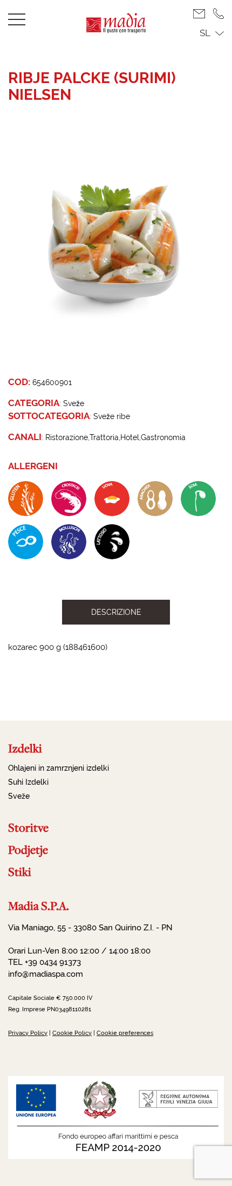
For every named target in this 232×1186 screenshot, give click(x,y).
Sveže (19, 796)
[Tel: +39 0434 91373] (218, 13)
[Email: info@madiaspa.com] (203, 13)
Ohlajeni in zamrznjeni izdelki (58, 768)
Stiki (19, 872)
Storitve (28, 827)
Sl (205, 33)
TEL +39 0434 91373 (44, 962)
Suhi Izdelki (28, 782)
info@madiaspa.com (45, 974)
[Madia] (116, 29)
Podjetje (28, 850)
